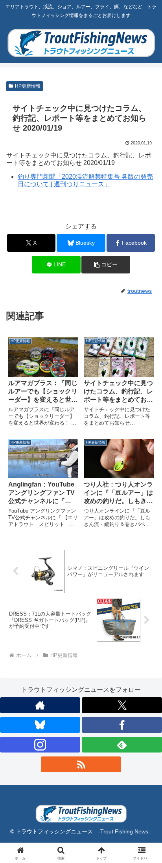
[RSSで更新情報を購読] (81, 764)
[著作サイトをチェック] (40, 705)
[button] (105, 264)
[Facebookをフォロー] (122, 725)
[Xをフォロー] (122, 705)
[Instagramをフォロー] (40, 745)
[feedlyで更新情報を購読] (122, 745)
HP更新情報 (27, 86)
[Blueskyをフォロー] (40, 725)
